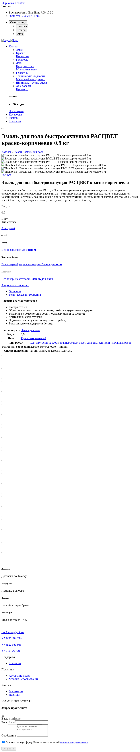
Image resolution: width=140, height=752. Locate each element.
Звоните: (14, 15)
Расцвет (6, 174)
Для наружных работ (72, 342)
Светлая (22, 26)
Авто (20, 33)
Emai (4, 722)
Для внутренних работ (44, 342)
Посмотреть (16, 111)
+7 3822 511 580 (30, 15)
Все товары (16, 691)
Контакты (15, 663)
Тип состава (9, 222)
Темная (22, 30)
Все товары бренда (18, 249)
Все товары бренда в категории (31, 264)
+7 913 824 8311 (11, 650)
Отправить (9, 748)
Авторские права (19, 675)
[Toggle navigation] (2, 128)
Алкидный (8, 228)
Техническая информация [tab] (25, 294)
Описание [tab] (15, 291)
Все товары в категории (27, 278)
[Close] (2, 716)
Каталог (14, 46)
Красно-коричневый (33, 338)
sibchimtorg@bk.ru (12, 632)
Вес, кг (5, 206)
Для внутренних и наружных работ (108, 342)
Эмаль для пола (30, 330)
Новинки (14, 694)
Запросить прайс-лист (15, 285)
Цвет (4, 218)
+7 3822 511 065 (11, 644)
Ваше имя (7, 718)
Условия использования (23, 678)
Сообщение (8, 735)
